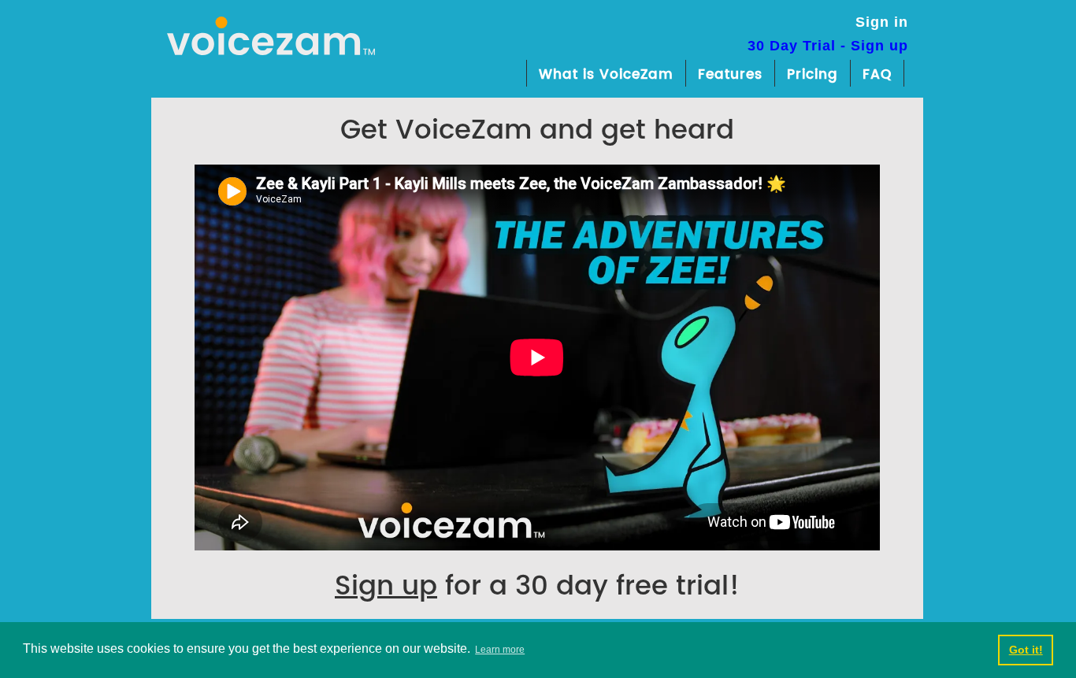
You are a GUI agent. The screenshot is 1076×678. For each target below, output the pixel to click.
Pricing (812, 75)
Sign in (881, 22)
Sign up (386, 587)
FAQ (877, 75)
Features (730, 75)
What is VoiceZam (606, 75)
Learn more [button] (500, 649)
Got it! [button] (1026, 649)
